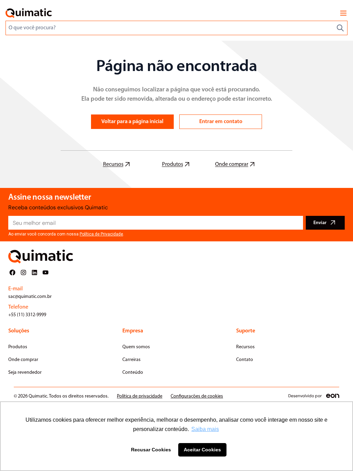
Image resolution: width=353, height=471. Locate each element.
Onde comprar (23, 359)
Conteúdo (132, 372)
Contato (244, 359)
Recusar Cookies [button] (151, 449)
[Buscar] (340, 28)
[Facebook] (12, 272)
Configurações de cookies (197, 396)
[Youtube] (45, 272)
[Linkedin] (34, 272)
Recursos (245, 347)
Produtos (17, 347)
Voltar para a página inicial (132, 121)
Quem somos (136, 347)
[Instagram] (23, 272)
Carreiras (131, 359)
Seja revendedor (25, 372)
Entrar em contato (220, 121)
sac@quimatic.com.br (30, 296)
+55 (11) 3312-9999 (27, 315)
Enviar (319, 223)
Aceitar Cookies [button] (202, 449)
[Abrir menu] (343, 13)
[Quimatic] (29, 13)
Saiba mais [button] (205, 429)
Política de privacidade (139, 396)
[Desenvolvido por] (332, 396)
